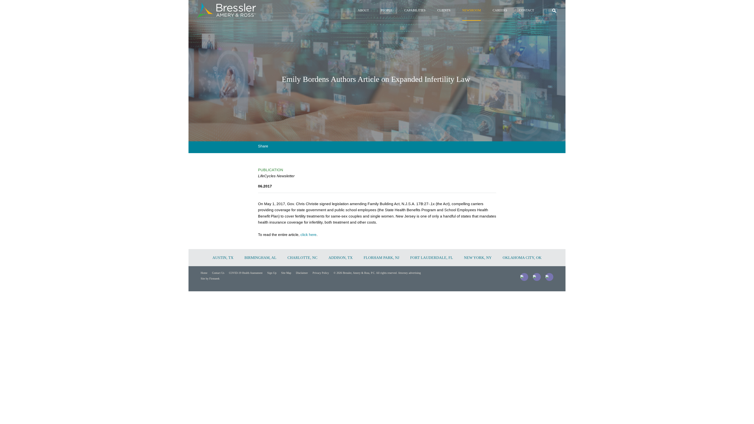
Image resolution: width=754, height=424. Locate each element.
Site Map (286, 272)
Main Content (362, 5)
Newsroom (471, 10)
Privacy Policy (321, 272)
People (387, 10)
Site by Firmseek (210, 278)
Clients (443, 10)
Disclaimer (302, 272)
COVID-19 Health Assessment (246, 272)
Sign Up (271, 272)
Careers (500, 10)
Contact (526, 10)
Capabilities (414, 10)
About (363, 10)
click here (308, 235)
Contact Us (218, 272)
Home (204, 272)
